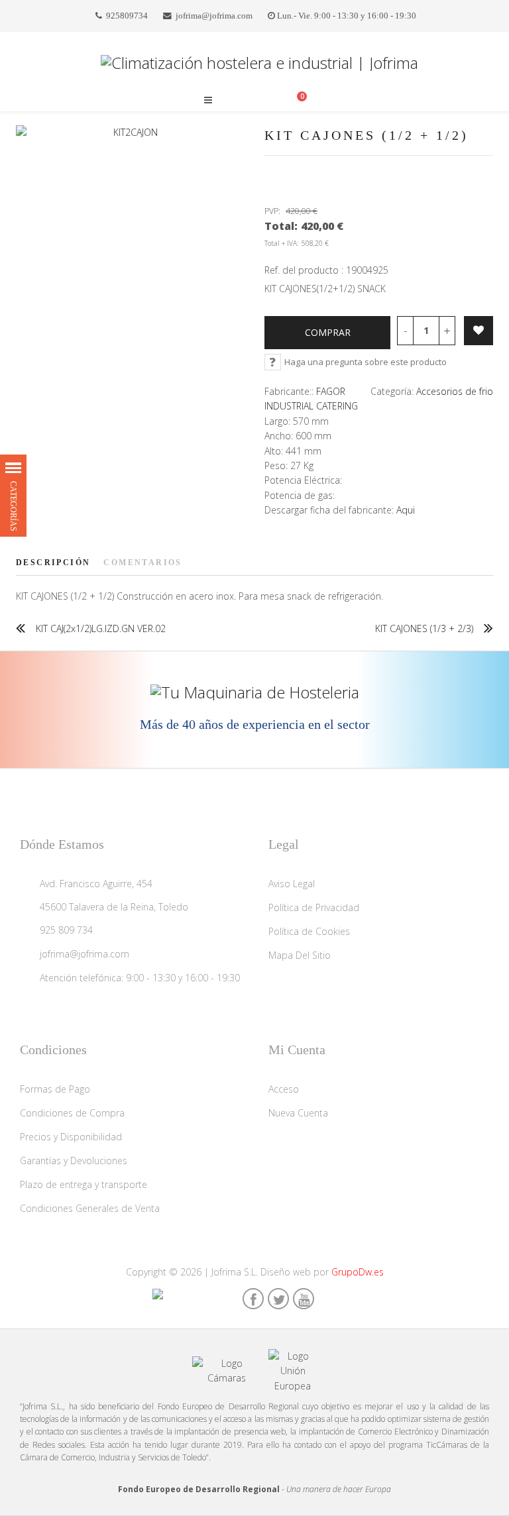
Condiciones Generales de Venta (90, 1208)
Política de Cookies (309, 931)
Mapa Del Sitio (299, 955)
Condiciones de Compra (72, 1113)
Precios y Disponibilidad (71, 1136)
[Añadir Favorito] (478, 330)
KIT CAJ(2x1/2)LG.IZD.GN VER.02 (101, 628)
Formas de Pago (55, 1089)
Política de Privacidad (313, 907)
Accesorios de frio (454, 391)
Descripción (53, 562)
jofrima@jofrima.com (214, 16)
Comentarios (142, 562)
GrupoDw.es (357, 1272)
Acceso (283, 1089)
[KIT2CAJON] (130, 132)
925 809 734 (66, 930)
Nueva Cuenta (298, 1113)
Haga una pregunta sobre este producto (365, 362)
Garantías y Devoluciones (73, 1160)
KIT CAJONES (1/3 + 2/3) (424, 628)
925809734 (127, 16)
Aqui (405, 510)
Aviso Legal (291, 883)
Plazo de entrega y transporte (83, 1184)
